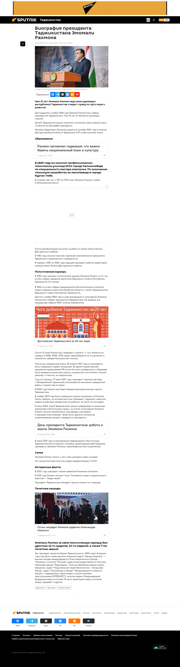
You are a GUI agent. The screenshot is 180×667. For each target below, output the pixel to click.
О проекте (16, 635)
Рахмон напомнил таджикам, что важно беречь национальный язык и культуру (68, 148)
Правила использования (43, 635)
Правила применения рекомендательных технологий (33, 639)
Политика (96, 613)
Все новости (52, 588)
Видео (165, 613)
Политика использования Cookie (124, 635)
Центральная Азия (72, 613)
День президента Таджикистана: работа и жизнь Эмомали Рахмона (70, 427)
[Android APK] (160, 647)
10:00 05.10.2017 (41, 43)
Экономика (109, 613)
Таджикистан (40, 588)
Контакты (26, 635)
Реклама (58, 635)
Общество (122, 613)
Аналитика (146, 613)
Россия (86, 613)
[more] (104, 155)
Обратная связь (63, 639)
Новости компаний (72, 635)
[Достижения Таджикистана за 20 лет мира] (71, 322)
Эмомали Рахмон (64, 588)
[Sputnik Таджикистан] (25, 23)
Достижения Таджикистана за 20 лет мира (63, 341)
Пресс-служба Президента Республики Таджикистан (54, 89)
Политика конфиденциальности (95, 635)
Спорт (156, 613)
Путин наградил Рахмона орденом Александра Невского (66, 528)
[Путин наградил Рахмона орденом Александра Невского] (71, 508)
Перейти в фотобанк (80, 89)
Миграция (133, 613)
